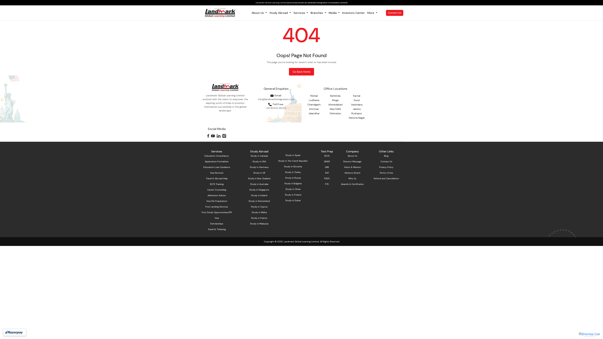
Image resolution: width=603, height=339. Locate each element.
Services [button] (299, 13)
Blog (386, 155)
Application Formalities (217, 161)
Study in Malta (259, 212)
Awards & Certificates (352, 184)
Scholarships (216, 223)
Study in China (293, 189)
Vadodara (356, 104)
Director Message (352, 161)
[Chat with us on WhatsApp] (589, 334)
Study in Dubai (293, 200)
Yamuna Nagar (357, 117)
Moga (335, 100)
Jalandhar (314, 113)
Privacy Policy (386, 167)
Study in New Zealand (259, 178)
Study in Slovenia (293, 166)
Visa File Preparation (216, 201)
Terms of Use (386, 172)
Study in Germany (259, 167)
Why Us (352, 178)
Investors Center (353, 13)
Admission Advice (217, 195)
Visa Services (216, 172)
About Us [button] (258, 13)
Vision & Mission (352, 167)
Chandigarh (314, 104)
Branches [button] (317, 13)
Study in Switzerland (259, 201)
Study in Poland (293, 194)
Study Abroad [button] (279, 13)
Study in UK (259, 172)
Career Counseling (216, 189)
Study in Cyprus (259, 206)
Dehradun (335, 113)
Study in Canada (259, 155)
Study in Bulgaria (293, 183)
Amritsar (314, 109)
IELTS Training (217, 184)
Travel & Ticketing (217, 229)
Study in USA (259, 161)
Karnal (356, 95)
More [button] (371, 13)
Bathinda (335, 95)
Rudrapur (356, 113)
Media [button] (333, 13)
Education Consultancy (217, 155)
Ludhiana (314, 100)
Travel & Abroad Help (217, 178)
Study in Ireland (259, 195)
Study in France (259, 218)
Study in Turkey (293, 172)
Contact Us (394, 12)
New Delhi (335, 109)
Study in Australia (259, 184)
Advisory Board (352, 172)
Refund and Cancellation (386, 178)
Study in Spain (293, 155)
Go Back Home (301, 71)
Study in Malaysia (259, 223)
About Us (352, 155)
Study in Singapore (259, 189)
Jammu (357, 109)
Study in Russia (293, 177)
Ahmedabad (335, 104)
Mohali (314, 95)
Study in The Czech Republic (293, 160)
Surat (357, 100)
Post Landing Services (216, 206)
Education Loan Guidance (216, 167)
